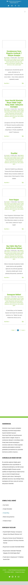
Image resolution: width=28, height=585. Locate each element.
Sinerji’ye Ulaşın (7, 520)
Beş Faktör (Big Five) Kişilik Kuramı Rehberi (14, 239)
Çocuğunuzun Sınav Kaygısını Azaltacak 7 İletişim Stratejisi (14, 44)
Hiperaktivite (12, 62)
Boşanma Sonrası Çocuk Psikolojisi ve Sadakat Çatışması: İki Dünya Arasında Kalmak (13, 540)
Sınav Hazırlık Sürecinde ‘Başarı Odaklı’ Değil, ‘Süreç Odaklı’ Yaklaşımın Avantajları (14, 93)
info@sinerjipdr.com (14, 2)
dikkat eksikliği (13, 60)
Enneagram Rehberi (14, 287)
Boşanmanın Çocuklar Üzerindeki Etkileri (13, 547)
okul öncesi (9, 64)
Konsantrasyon (12, 63)
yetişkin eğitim (18, 64)
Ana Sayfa (6, 505)
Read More (6, 83)
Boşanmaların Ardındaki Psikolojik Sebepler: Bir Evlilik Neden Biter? (12, 552)
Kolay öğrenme (13, 114)
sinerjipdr (7, 57)
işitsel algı (17, 62)
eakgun (23, 572)
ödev (22, 63)
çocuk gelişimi (14, 59)
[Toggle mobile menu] (25, 11)
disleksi (18, 60)
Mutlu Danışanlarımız (8, 517)
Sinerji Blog (6, 513)
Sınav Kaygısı (14, 192)
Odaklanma (18, 63)
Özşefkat (14, 146)
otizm (13, 64)
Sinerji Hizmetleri (7, 509)
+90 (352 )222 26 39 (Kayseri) (14, 1)
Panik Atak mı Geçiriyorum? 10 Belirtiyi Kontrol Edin (13, 558)
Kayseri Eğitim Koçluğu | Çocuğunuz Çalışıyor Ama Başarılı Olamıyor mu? (12, 533)
